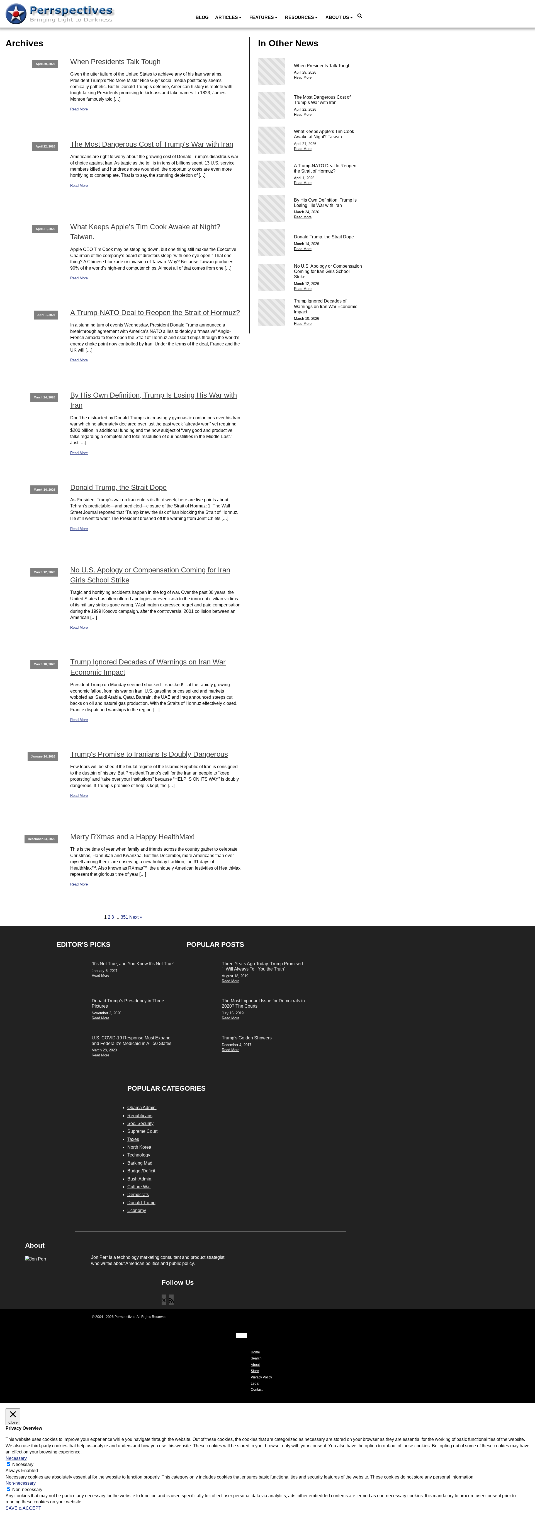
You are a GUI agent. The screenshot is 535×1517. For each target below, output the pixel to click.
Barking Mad (139, 1163)
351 (124, 917)
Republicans (139, 1115)
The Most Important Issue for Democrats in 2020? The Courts (263, 1003)
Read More (79, 109)
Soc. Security (140, 1123)
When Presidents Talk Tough (115, 61)
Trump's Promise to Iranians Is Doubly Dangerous (149, 754)
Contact (256, 1390)
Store (255, 1371)
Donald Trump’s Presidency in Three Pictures (128, 1003)
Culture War (139, 1186)
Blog (202, 17)
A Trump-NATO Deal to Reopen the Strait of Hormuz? (155, 312)
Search (256, 1358)
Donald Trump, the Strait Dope (118, 487)
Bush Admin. (139, 1179)
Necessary (22, 1464)
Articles (226, 17)
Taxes (133, 1139)
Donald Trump (141, 1202)
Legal (255, 1383)
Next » (135, 917)
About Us (337, 17)
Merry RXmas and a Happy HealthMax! (132, 837)
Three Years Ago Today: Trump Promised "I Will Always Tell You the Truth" (262, 966)
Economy (136, 1210)
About (255, 1365)
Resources (299, 17)
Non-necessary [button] (21, 1483)
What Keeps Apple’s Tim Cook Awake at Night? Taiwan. (145, 231)
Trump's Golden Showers (247, 1037)
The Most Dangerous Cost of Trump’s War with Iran (151, 144)
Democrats (138, 1194)
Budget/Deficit (141, 1170)
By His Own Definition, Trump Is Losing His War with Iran (153, 400)
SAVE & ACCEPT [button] (23, 1508)
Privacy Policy (261, 1377)
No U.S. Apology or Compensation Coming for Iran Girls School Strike (150, 575)
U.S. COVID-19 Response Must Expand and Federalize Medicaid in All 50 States (131, 1040)
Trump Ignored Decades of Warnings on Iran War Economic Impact (148, 667)
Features (261, 17)
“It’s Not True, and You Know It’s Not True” (133, 963)
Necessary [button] (16, 1458)
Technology (138, 1155)
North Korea (139, 1147)
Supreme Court (142, 1131)
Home (255, 1352)
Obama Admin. (142, 1107)
